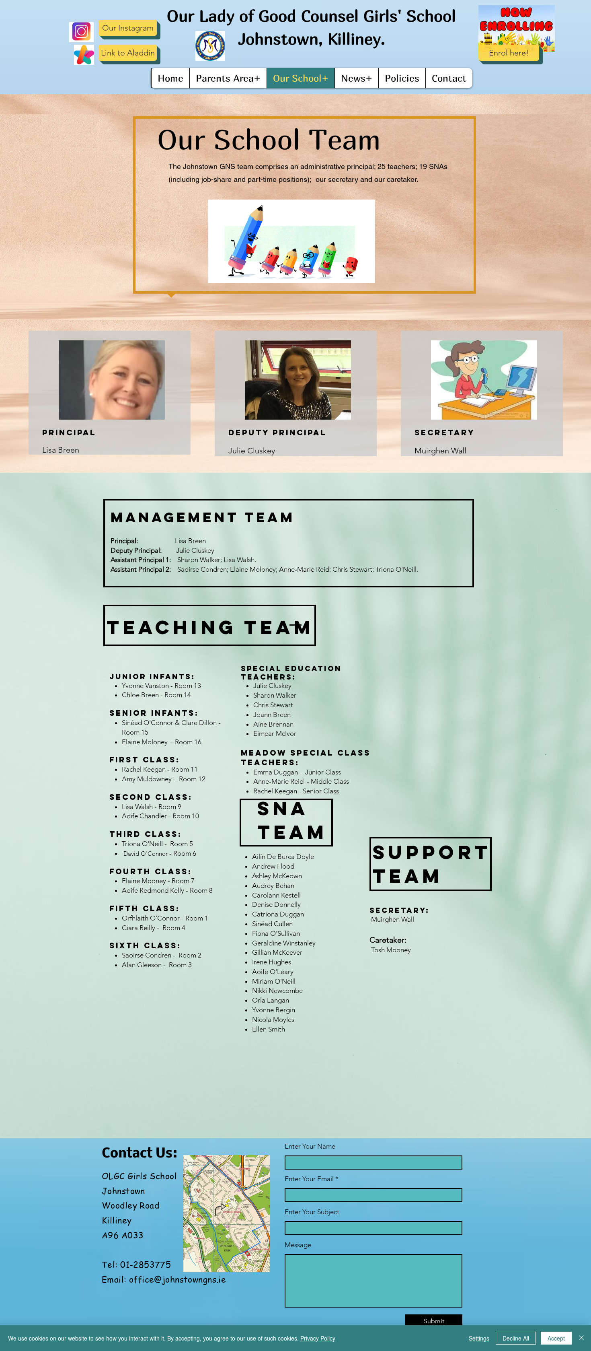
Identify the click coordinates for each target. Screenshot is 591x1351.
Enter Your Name (310, 1146)
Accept (556, 1338)
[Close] (581, 1338)
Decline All (516, 1338)
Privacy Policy (317, 1338)
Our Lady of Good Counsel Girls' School (311, 15)
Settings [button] (479, 1338)
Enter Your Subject (312, 1212)
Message (298, 1245)
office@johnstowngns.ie (177, 1279)
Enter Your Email (309, 1179)
